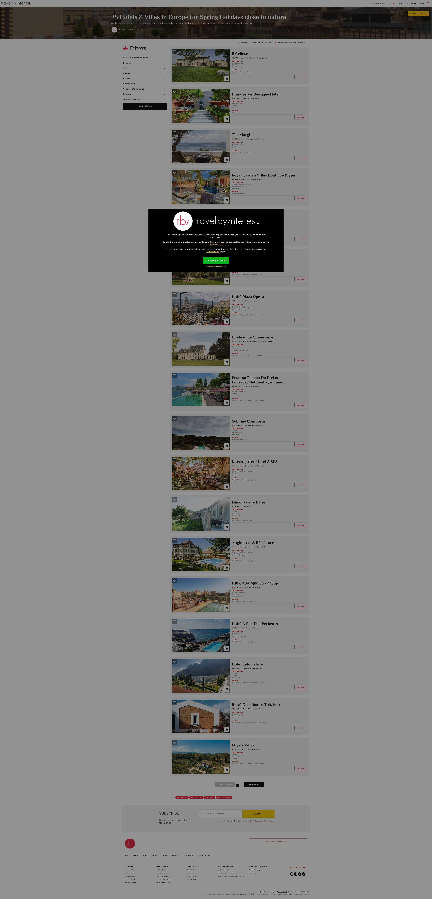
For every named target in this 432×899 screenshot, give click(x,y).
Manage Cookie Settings (216, 266)
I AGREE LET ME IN (216, 260)
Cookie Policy (215, 244)
